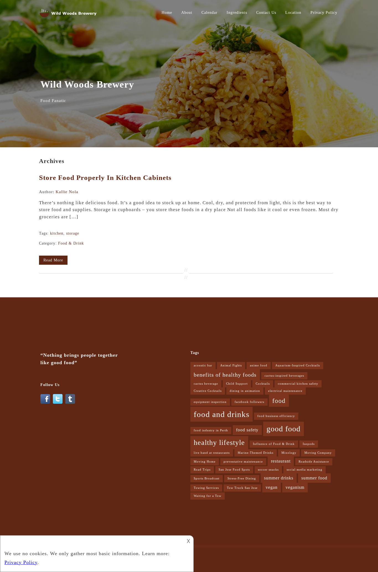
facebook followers (249, 401)
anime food (258, 365)
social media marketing (304, 469)
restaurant (281, 461)
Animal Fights (231, 365)
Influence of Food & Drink (274, 443)
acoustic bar (203, 365)
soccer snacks (268, 469)
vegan (272, 487)
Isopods (309, 443)
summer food (314, 478)
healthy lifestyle (219, 443)
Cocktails (263, 383)
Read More (53, 260)
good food (283, 428)
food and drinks (221, 414)
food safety (247, 429)
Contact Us (266, 13)
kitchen (56, 233)
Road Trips (202, 469)
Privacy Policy (323, 13)
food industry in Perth (211, 430)
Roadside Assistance (314, 461)
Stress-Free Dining (241, 478)
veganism (295, 487)
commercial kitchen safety (298, 383)
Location (293, 13)
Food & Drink (71, 243)
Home (167, 13)
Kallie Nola (67, 192)
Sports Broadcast (206, 478)
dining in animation (245, 390)
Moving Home (205, 461)
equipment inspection (210, 401)
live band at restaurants (212, 452)
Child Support (237, 383)
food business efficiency (276, 416)
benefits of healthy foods (225, 375)
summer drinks (278, 478)
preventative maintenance (243, 461)
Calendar (209, 13)
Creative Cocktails (208, 390)
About (186, 13)
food (279, 400)
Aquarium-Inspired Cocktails (297, 365)
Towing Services (206, 487)
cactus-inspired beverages (284, 375)
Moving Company (318, 452)
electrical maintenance (285, 390)
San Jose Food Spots (234, 469)
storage (72, 233)
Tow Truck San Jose (242, 487)
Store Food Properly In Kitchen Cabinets (105, 177)
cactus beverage (206, 383)
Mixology (288, 452)
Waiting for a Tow (207, 495)
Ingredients (237, 13)
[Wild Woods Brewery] (68, 18)
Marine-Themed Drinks (255, 452)
